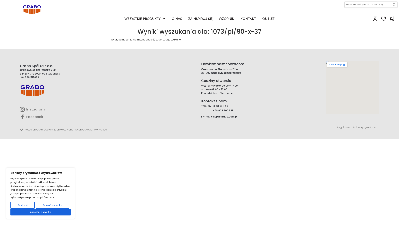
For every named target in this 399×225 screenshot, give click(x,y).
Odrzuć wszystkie (52, 205)
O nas (177, 18)
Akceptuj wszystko (40, 212)
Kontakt (248, 18)
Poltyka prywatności (365, 127)
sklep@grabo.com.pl (224, 116)
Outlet (268, 18)
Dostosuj (22, 205)
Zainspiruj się (200, 18)
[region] (40, 193)
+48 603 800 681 (223, 110)
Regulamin (343, 127)
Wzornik (226, 18)
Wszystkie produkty (142, 18)
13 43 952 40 (220, 106)
